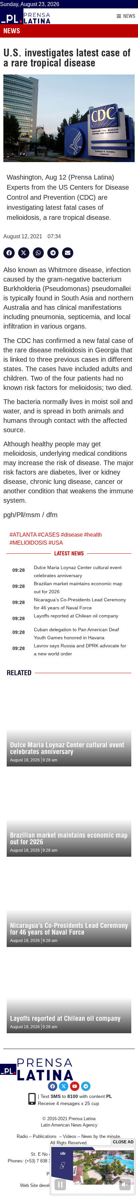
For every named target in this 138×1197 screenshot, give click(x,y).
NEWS (129, 16)
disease (73, 535)
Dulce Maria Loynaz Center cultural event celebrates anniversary (67, 748)
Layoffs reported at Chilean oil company (76, 615)
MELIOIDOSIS (30, 543)
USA (57, 543)
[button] (9, 253)
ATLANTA (25, 535)
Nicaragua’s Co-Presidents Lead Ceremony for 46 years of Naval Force (69, 928)
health (94, 535)
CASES (50, 535)
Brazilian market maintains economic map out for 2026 (69, 838)
